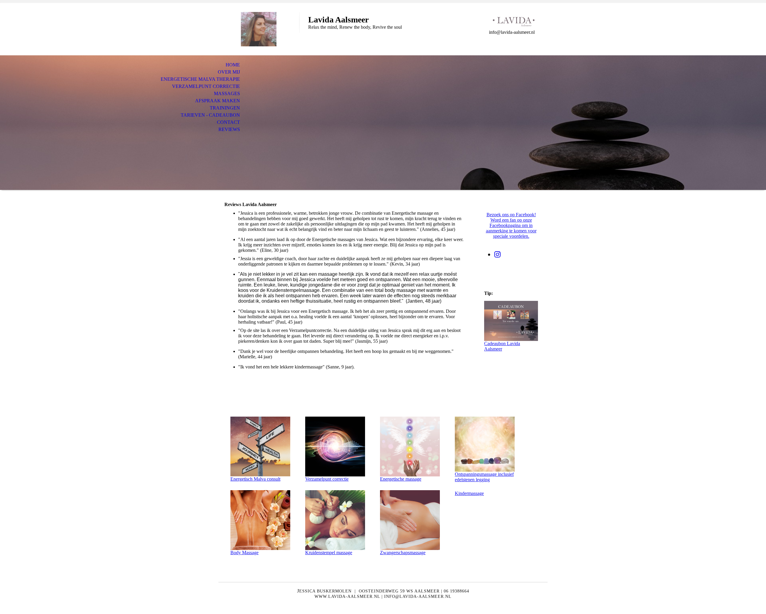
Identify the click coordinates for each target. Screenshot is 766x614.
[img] (258, 29)
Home (233, 64)
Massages (227, 93)
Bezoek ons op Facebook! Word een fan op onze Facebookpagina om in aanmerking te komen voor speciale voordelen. (511, 225)
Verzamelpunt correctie (206, 86)
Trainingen (225, 107)
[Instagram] (497, 254)
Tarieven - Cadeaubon (210, 115)
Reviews (229, 129)
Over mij (229, 71)
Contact (228, 122)
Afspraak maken (217, 100)
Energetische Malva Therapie (200, 79)
